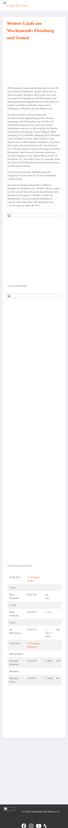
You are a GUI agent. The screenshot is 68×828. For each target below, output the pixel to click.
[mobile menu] (60, 5)
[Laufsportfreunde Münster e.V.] (15, 5)
